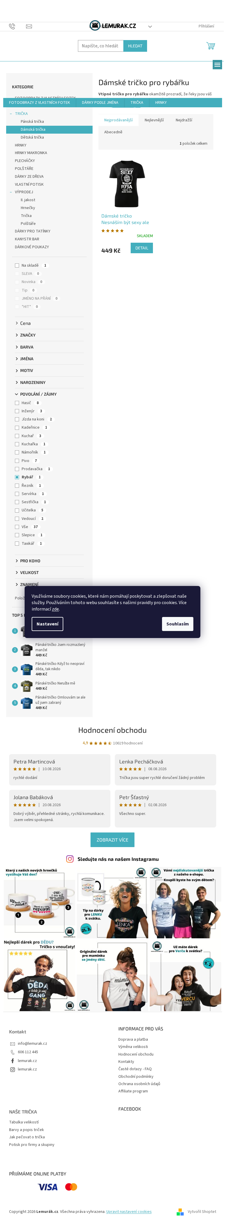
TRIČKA (21, 114)
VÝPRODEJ (24, 192)
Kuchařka (33, 444)
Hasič (30, 403)
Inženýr (32, 411)
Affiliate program (133, 1091)
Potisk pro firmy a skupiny (31, 1145)
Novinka (32, 282)
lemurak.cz (27, 1061)
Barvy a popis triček (26, 1130)
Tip (28, 290)
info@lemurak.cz (32, 1044)
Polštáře (28, 224)
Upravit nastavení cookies (129, 1212)
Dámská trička (33, 129)
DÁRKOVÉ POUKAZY (32, 247)
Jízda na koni (37, 419)
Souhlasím (177, 624)
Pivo (29, 461)
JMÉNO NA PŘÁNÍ (39, 298)
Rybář (31, 477)
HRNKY (20, 145)
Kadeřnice (34, 427)
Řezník (31, 486)
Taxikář (32, 544)
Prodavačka (36, 469)
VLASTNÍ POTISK (29, 184)
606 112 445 (28, 1052)
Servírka (33, 494)
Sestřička (34, 502)
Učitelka (32, 510)
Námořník (34, 452)
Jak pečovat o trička (27, 1137)
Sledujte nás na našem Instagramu (118, 859)
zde (55, 609)
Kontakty (126, 1062)
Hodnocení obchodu (112, 729)
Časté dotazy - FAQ (135, 1069)
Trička (26, 216)
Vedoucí (32, 519)
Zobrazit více (112, 839)
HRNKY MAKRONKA (31, 153)
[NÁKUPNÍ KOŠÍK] (211, 45)
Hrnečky (28, 208)
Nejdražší (184, 120)
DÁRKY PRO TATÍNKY (32, 231)
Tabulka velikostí (24, 1122)
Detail (141, 247)
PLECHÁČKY (25, 161)
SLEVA (30, 274)
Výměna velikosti (133, 1047)
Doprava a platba (133, 1039)
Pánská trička (32, 122)
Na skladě (34, 265)
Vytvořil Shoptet (202, 1212)
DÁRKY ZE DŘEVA (29, 177)
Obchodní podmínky (136, 1077)
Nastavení (47, 624)
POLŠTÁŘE (24, 169)
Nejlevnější (154, 120)
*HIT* (30, 307)
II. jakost (28, 200)
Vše (30, 527)
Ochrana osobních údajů (139, 1084)
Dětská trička (32, 137)
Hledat (135, 45)
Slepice (32, 535)
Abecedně (113, 132)
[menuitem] (39, 102)
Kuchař (31, 436)
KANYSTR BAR (27, 239)
